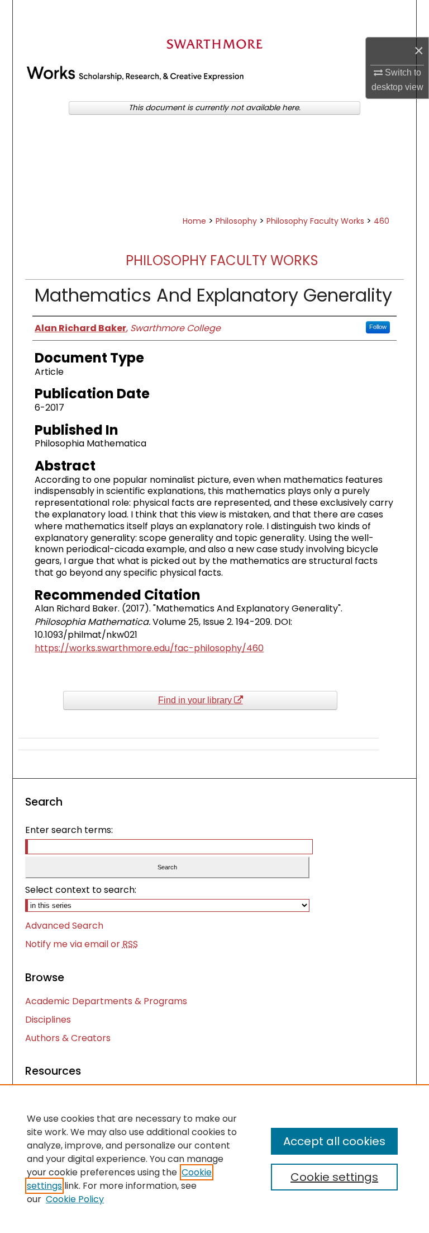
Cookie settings (334, 1177)
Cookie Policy (75, 1199)
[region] (214, 1158)
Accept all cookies (334, 1141)
